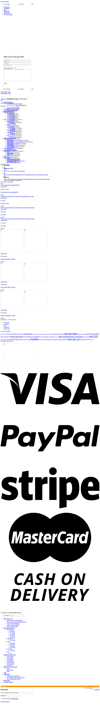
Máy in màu (56, 336)
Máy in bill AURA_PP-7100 (8, 315)
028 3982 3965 (38, 4)
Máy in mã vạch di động (13, 143)
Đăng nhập (15, 698)
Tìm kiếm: (6, 615)
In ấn (5, 156)
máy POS (93, 336)
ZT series (12, 137)
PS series (12, 133)
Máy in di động (42, 336)
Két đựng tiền (37, 334)
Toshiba (82, 339)
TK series (9, 118)
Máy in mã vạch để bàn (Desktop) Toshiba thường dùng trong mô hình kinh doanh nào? (27, 179)
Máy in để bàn (85, 336)
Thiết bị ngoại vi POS (9, 151)
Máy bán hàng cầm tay (81, 334)
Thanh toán (7, 13)
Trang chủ (7, 7)
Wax (8, 668)
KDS (8, 135)
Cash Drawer (10, 154)
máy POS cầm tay (15, 339)
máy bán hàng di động (92, 334)
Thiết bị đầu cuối (73, 339)
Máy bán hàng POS (9, 119)
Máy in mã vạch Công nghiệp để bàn (16, 142)
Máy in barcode (16, 337)
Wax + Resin (10, 670)
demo (5, 170)
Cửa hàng (6, 8)
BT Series (12, 131)
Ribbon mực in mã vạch (10, 148)
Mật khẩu (4, 695)
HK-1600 (3, 225)
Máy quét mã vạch (25, 339)
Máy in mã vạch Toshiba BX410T (9, 192)
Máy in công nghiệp (33, 336)
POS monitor (10, 158)
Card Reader (10, 152)
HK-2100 (3, 214)
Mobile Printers (48, 334)
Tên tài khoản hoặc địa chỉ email (9, 692)
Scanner (9, 161)
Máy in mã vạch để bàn (13, 145)
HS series (12, 122)
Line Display (10, 155)
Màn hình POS (60, 334)
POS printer (10, 160)
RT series (12, 134)
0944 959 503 (14, 4)
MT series (13, 128)
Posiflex (35, 339)
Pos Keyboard (11, 664)
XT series (12, 136)
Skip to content (5, 1)
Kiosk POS (28, 334)
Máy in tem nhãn (76, 336)
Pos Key (9, 157)
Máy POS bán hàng (5, 339)
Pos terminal (10, 130)
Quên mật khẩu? (5, 701)
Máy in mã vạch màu (12, 146)
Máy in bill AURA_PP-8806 (8, 259)
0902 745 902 (27, 4)
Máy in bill (25, 336)
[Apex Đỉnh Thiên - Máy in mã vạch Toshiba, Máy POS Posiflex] (6, 92)
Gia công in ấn (7, 110)
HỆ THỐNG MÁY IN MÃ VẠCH (16, 677)
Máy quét (9, 665)
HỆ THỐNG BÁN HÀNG (14, 162)
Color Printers (3, 334)
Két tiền (33, 334)
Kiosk (8, 125)
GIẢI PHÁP (7, 157)
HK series (9, 115)
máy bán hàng (70, 333)
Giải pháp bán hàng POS (13, 676)
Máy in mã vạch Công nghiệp (14, 103)
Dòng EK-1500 (5, 203)
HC (11, 125)
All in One (9, 132)
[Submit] (4, 617)
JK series (9, 116)
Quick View (4, 186)
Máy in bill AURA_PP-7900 (8, 287)
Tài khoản (6, 11)
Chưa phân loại (8, 109)
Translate (96, 689)
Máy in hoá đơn (50, 336)
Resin (8, 149)
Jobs (5, 10)
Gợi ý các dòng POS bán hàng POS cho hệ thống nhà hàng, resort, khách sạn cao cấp (26, 174)
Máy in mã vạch (8, 102)
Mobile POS (10, 127)
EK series (9, 113)
